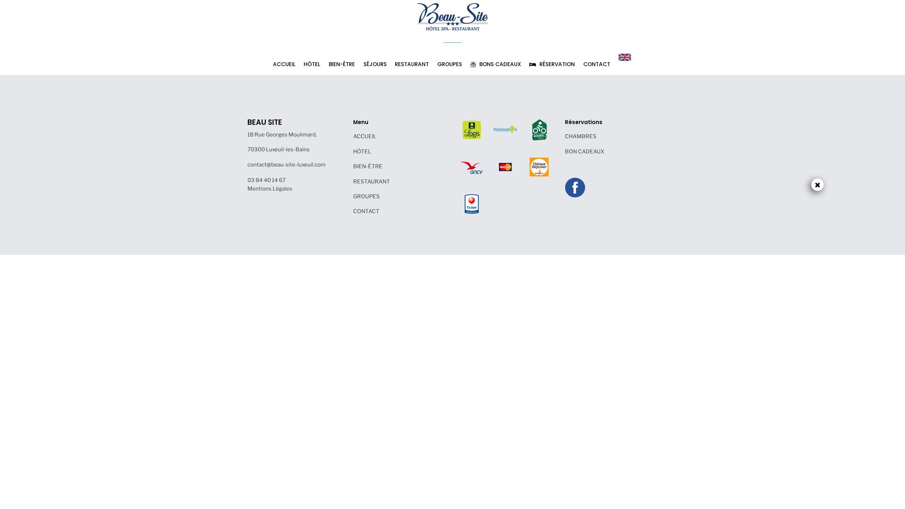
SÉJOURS (375, 64)
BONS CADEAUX (499, 64)
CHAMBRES (580, 136)
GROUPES (449, 64)
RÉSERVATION (556, 64)
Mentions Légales (269, 188)
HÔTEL (312, 64)
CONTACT (596, 64)
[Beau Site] (452, 16)
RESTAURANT (412, 64)
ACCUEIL (284, 64)
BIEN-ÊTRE (342, 64)
